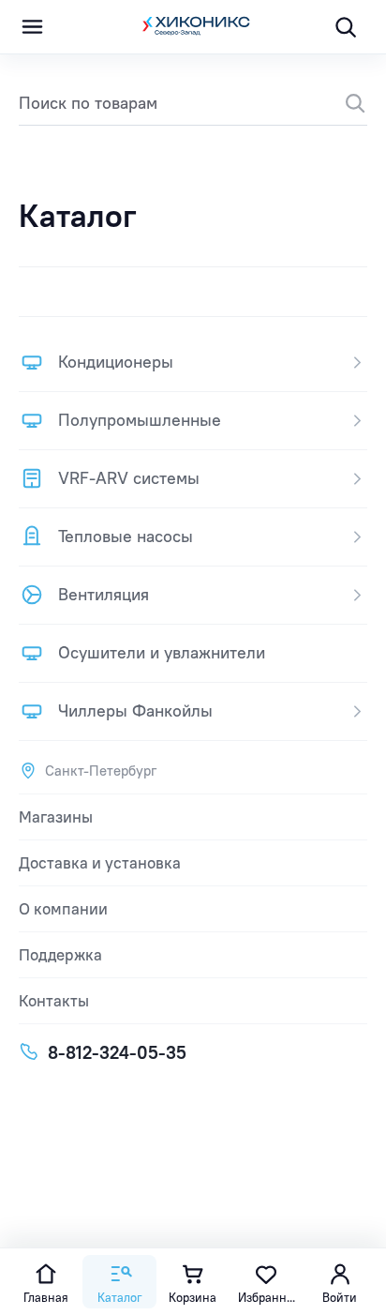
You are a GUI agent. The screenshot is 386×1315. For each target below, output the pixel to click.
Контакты (54, 1000)
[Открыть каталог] (31, 27)
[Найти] (344, 103)
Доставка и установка (100, 863)
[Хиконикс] (193, 27)
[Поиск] (344, 27)
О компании (63, 909)
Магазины (56, 817)
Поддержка (60, 955)
